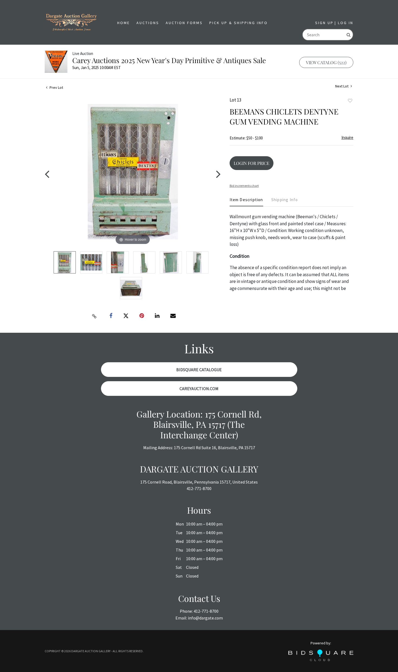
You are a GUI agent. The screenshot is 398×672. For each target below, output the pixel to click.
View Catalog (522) (326, 62)
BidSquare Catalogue (199, 369)
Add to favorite (350, 101)
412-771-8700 (199, 488)
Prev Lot (56, 87)
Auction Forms (184, 22)
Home (123, 22)
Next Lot (342, 86)
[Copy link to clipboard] (94, 316)
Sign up (324, 22)
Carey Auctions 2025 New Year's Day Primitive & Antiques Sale (169, 60)
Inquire (347, 137)
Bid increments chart (244, 186)
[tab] (246, 201)
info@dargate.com (205, 618)
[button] (147, 23)
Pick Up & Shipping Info (238, 22)
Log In (345, 22)
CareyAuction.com (199, 388)
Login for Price (251, 163)
